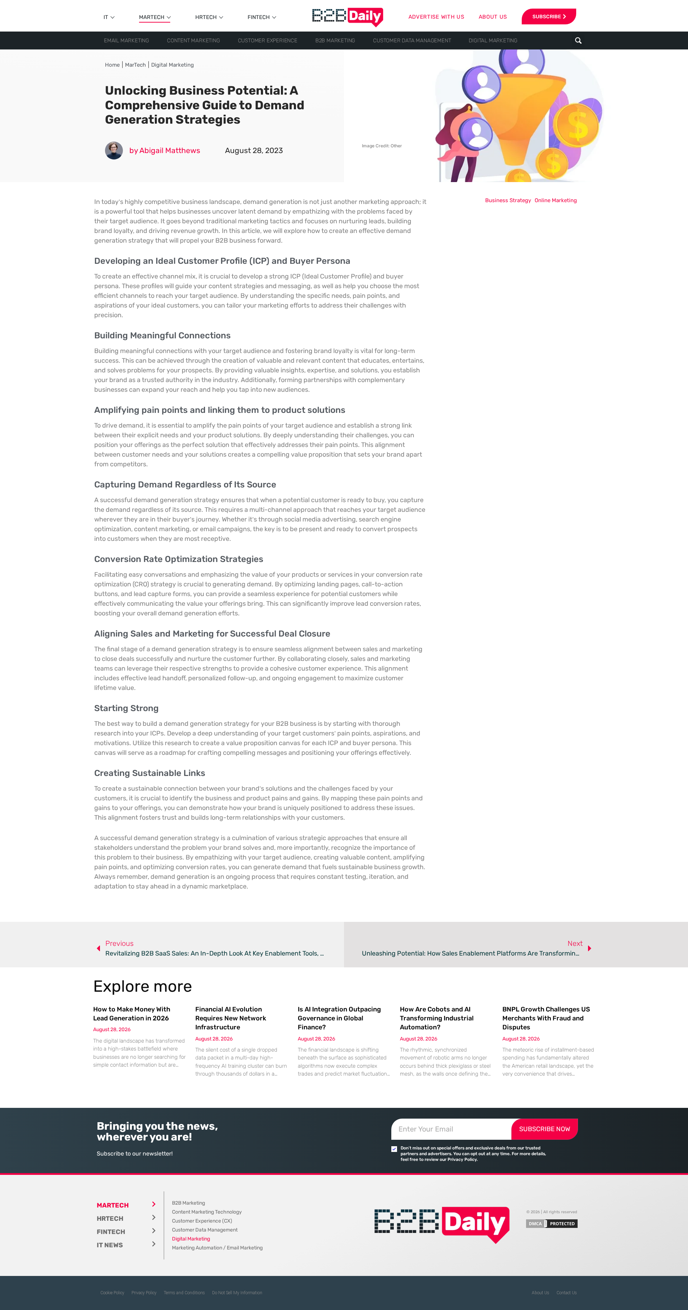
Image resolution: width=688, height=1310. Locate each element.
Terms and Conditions (184, 1292)
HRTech (206, 17)
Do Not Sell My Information (237, 1292)
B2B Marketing (335, 40)
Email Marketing (126, 40)
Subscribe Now (544, 1129)
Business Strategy (508, 200)
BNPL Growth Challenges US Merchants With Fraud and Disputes (546, 1018)
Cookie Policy (112, 1292)
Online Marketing (556, 200)
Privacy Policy (144, 1292)
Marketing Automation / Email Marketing (217, 1248)
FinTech (259, 17)
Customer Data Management (412, 40)
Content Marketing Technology (207, 1212)
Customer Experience (267, 40)
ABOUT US (493, 17)
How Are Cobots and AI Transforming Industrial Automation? (437, 1018)
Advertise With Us (436, 17)
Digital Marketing (493, 40)
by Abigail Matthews (164, 150)
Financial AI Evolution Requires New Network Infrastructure (230, 1018)
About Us (540, 1292)
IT (106, 17)
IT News (110, 1245)
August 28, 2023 (254, 150)
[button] (578, 40)
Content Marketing (193, 40)
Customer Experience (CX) (202, 1221)
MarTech (151, 17)
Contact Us (566, 1292)
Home (112, 65)
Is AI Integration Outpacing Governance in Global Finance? (339, 1018)
